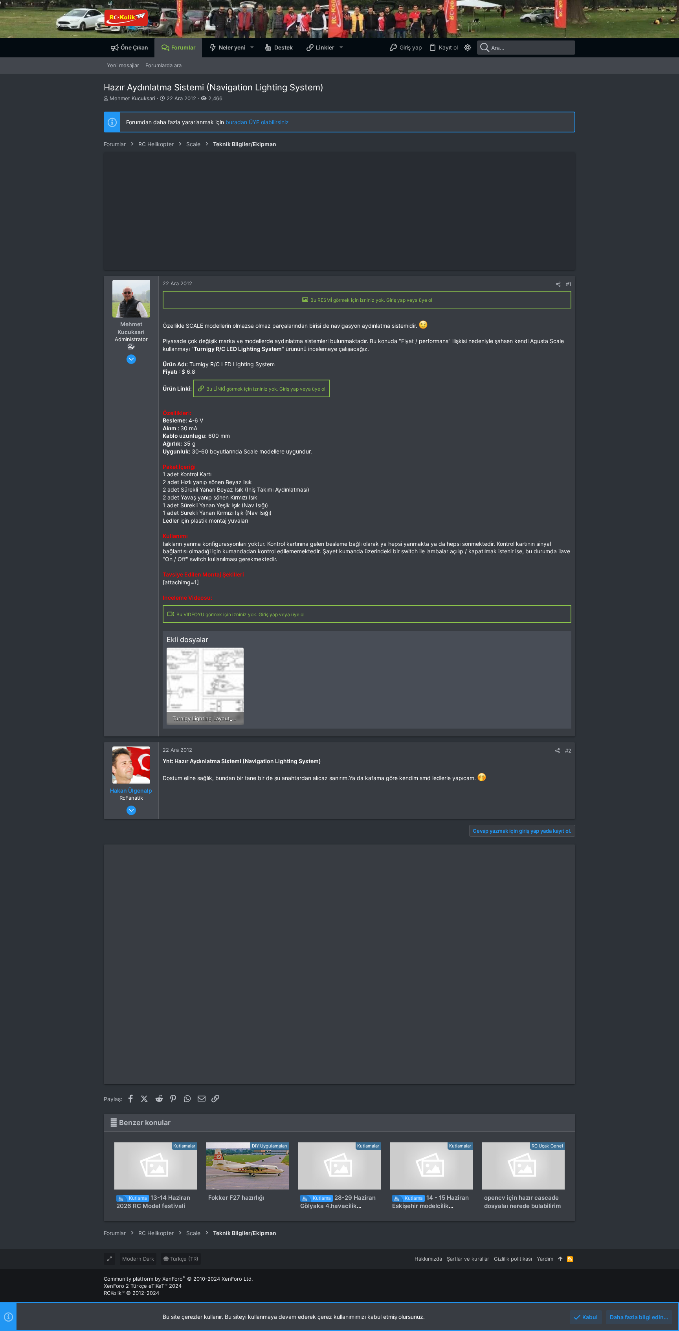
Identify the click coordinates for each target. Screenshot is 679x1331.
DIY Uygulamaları (269, 1146)
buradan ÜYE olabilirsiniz (257, 122)
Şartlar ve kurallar (468, 1259)
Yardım (545, 1259)
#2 (568, 750)
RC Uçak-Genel (547, 1146)
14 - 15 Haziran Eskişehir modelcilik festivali (430, 1206)
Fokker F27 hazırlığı (236, 1197)
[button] (251, 48)
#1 (568, 284)
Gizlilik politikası (513, 1259)
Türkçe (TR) (183, 1259)
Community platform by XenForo (178, 1279)
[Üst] (560, 1259)
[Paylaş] (558, 284)
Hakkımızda (428, 1259)
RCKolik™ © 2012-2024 (131, 1293)
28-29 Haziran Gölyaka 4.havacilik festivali (338, 1206)
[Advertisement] (339, 211)
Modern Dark (138, 1259)
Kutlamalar (184, 1146)
